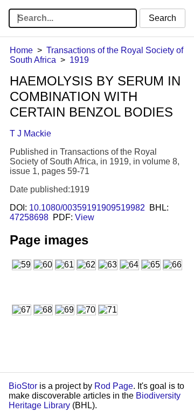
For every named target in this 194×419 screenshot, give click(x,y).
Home (21, 50)
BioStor (23, 386)
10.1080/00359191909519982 (87, 207)
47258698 (29, 217)
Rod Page (113, 386)
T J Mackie (30, 133)
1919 (79, 59)
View (84, 217)
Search (162, 18)
